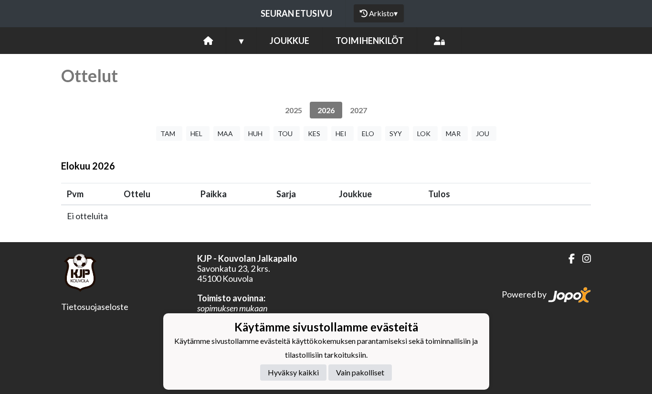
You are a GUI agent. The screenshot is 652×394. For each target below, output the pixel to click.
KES (314, 133)
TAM (167, 133)
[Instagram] (583, 259)
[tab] (293, 110)
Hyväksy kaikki (293, 372)
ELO (368, 133)
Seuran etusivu (296, 13)
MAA (225, 133)
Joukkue (289, 40)
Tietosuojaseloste (94, 306)
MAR (453, 133)
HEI (341, 133)
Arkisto (383, 13)
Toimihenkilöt (370, 40)
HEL (196, 133)
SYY (395, 133)
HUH (255, 133)
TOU (285, 133)
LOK (424, 133)
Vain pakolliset (360, 372)
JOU (482, 133)
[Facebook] (568, 259)
